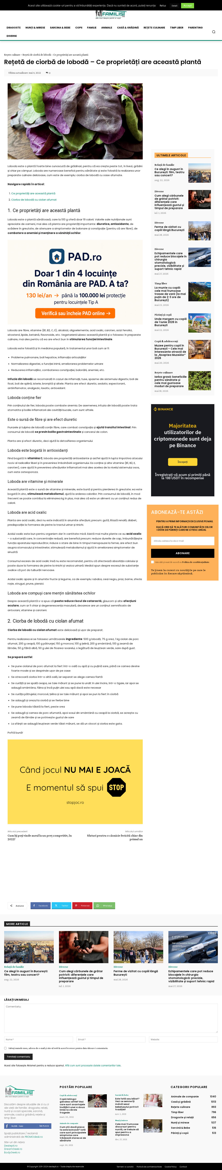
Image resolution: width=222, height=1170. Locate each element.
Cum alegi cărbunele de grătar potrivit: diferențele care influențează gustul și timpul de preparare (169, 202)
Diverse (159, 191)
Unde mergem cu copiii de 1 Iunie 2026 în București (171, 322)
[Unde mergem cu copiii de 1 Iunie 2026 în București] (199, 323)
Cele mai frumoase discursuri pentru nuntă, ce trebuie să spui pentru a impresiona (127, 1129)
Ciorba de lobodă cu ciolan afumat (34, 199)
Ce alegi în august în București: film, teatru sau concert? (169, 172)
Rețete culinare (12, 54)
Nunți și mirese (121, 1120)
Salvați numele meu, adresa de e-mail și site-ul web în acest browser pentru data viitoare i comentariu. (58, 1048)
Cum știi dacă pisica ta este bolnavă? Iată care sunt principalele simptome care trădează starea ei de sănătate (73, 1133)
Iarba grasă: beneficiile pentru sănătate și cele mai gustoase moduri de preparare (171, 381)
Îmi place (44, 1125)
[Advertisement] (75, 871)
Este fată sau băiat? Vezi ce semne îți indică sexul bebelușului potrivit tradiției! (127, 1104)
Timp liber (161, 283)
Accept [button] (187, 5)
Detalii (174, 6)
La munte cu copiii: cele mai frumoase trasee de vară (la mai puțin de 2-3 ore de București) (170, 294)
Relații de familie (164, 164)
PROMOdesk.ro (34, 1137)
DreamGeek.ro (13, 1149)
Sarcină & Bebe (122, 1095)
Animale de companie (69, 1123)
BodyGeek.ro (12, 1152)
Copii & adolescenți (166, 341)
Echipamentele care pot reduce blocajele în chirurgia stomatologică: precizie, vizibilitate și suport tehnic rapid (171, 261)
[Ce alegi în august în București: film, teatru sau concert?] (199, 173)
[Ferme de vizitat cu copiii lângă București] (199, 231)
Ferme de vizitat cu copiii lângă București (169, 228)
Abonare (183, 553)
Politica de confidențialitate (195, 562)
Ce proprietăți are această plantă (33, 193)
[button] (214, 32)
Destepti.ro (11, 1145)
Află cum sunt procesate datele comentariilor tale (93, 1065)
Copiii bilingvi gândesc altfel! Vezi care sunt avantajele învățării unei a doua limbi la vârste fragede (72, 1105)
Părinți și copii (163, 314)
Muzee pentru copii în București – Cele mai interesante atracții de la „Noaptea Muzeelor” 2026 (170, 352)
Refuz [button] (163, 5)
